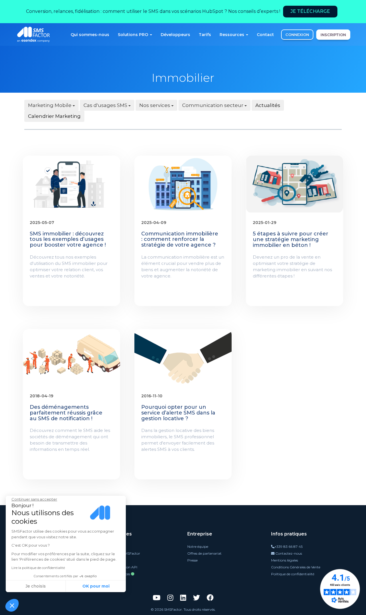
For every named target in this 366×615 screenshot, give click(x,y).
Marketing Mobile (50, 105)
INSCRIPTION (333, 34)
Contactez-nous (288, 553)
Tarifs (205, 34)
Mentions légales (284, 560)
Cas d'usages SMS (105, 105)
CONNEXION (297, 34)
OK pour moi (96, 586)
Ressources (232, 34)
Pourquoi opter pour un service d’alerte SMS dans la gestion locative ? (178, 412)
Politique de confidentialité (292, 574)
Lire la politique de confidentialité (38, 568)
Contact (265, 34)
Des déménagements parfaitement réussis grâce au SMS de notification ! (66, 412)
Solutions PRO (133, 34)
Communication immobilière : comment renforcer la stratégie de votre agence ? (179, 239)
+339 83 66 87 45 (288, 546)
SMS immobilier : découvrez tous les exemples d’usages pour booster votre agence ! (68, 239)
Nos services (155, 105)
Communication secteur (213, 105)
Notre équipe (197, 546)
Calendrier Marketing (54, 116)
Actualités (267, 105)
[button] (12, 605)
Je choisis (35, 586)
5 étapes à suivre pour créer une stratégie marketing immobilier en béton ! (290, 239)
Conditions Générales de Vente (295, 567)
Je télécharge (310, 11)
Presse (192, 560)
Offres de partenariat (204, 553)
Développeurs (175, 34)
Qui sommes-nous (90, 34)
